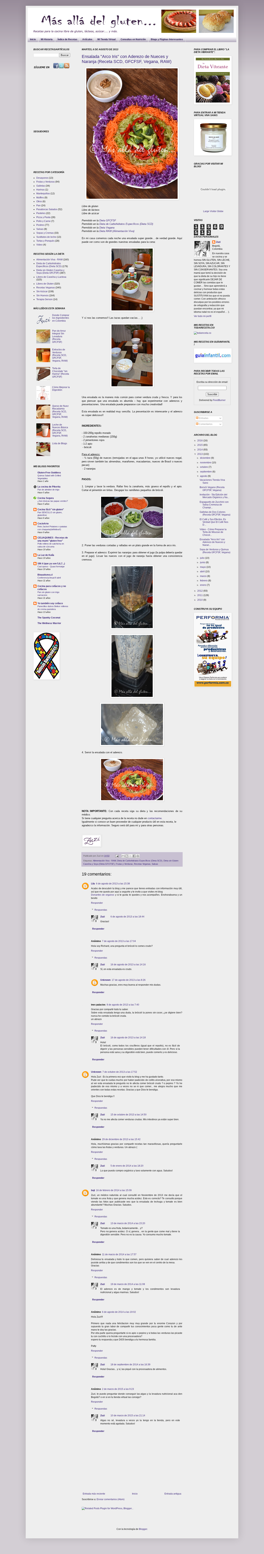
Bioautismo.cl (45, 574)
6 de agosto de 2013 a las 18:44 (127, 916)
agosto (204, 476)
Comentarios (205, 424)
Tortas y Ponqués (45, 240)
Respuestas (101, 910)
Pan (38, 205)
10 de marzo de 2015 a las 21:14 (128, 1415)
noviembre (206, 462)
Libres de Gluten (45, 283)
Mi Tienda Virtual (106, 39)
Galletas (40, 185)
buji (93, 1190)
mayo (203, 567)
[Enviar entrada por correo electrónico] (116, 856)
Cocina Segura (45, 498)
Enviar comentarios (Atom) (110, 1499)
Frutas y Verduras (124, 864)
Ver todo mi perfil (202, 316)
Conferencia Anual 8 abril (49, 578)
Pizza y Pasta (43, 217)
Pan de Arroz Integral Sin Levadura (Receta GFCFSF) (59, 336)
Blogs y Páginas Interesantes (167, 39)
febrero (204, 580)
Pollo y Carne (43, 221)
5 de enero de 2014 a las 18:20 (127, 1165)
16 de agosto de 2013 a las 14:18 (128, 1037)
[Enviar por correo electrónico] (123, 856)
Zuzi (102, 916)
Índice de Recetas (67, 39)
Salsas (155, 864)
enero (203, 585)
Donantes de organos (102, 894)
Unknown (105, 980)
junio (203, 562)
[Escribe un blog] (127, 856)
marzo (203, 576)
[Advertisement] (57, 99)
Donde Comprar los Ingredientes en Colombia (60, 318)
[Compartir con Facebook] (134, 856)
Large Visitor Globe (213, 211)
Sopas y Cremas (45, 233)
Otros (39, 201)
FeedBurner (219, 400)
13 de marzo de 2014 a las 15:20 (128, 1223)
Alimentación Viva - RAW (104, 860)
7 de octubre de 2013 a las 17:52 (119, 1072)
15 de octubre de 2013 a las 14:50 (128, 1114)
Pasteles (40, 213)
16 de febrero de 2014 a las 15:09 (114, 1190)
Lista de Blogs (59, 443)
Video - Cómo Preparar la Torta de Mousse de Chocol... (213, 532)
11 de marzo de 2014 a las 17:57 (119, 1254)
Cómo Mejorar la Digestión (61, 388)
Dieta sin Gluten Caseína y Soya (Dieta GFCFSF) (50, 271)
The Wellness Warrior (49, 623)
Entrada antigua (172, 1493)
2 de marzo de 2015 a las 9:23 (118, 1389)
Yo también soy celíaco (50, 603)
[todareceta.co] (202, 333)
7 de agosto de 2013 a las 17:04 (119, 941)
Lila (93, 883)
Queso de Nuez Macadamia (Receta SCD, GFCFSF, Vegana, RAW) (60, 412)
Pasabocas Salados (46, 209)
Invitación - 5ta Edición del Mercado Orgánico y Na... (214, 496)
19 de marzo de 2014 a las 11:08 (128, 1284)
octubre (204, 467)
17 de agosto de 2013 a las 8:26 (129, 980)
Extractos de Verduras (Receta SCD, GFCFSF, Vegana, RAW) (60, 355)
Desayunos (42, 178)
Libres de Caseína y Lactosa (51, 277)
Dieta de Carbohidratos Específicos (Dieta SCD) (126, 223)
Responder (97, 903)
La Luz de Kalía (45, 555)
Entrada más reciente (94, 1493)
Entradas (203, 418)
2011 (200, 595)
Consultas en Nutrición (133, 39)
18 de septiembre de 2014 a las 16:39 (130, 1364)
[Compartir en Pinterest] (138, 856)
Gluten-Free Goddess (49, 472)
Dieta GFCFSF (107, 220)
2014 (200, 449)
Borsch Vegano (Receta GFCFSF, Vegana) (212, 488)
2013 (200, 454)
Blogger (143, 1529)
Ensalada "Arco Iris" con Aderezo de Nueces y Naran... (212, 542)
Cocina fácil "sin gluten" (50, 509)
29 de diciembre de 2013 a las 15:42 (121, 1139)
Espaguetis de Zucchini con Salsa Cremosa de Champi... (214, 505)
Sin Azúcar (42, 291)
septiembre (206, 471)
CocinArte (43, 523)
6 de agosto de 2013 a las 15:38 (113, 883)
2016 (200, 440)
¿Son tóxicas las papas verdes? (52, 501)
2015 (200, 445)
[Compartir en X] (130, 856)
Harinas (40, 189)
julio (202, 558)
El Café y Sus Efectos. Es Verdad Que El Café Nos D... (214, 522)
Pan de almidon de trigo (48, 489)
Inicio (33, 39)
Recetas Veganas (142, 864)
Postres (40, 225)
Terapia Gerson (44, 299)
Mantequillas (43, 193)
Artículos (87, 39)
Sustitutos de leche (46, 237)
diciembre (205, 458)
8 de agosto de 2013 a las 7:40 (123, 1004)
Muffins (40, 197)
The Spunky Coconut (48, 617)
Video (39, 244)
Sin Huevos (42, 295)
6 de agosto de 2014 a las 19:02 (119, 1312)
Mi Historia (47, 39)
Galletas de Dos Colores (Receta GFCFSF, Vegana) (215, 513)
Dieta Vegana (106, 227)
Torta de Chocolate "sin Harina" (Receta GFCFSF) (60, 372)
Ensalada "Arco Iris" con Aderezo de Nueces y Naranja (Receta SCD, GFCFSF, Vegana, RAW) (126, 59)
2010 (200, 600)
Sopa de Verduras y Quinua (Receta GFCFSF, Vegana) (215, 551)
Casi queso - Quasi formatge (51, 566)
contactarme (155, 818)
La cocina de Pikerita (48, 486)
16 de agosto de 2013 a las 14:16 (128, 964)
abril (202, 571)
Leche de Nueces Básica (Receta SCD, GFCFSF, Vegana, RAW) (60, 430)
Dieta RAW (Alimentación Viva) (116, 231)
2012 (200, 590)
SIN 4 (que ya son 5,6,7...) (51, 563)
